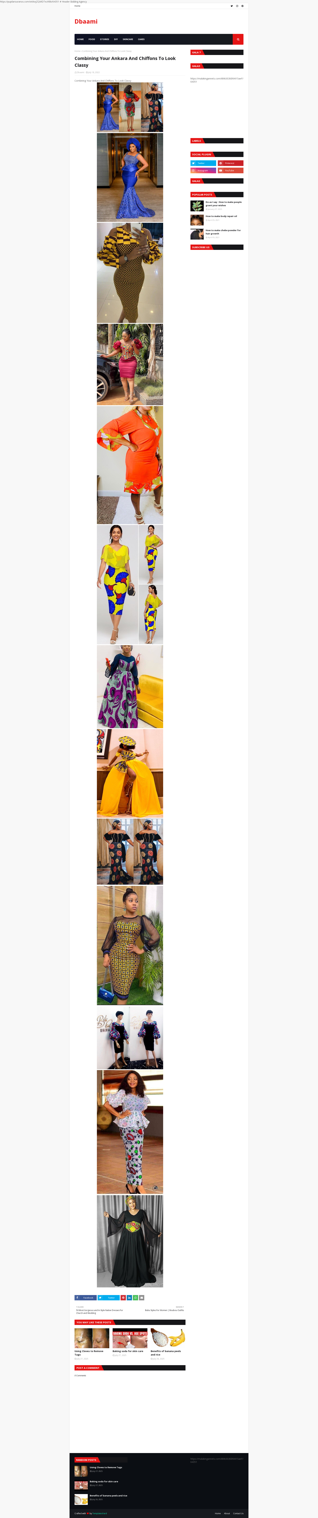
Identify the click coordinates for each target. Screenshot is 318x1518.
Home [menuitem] (80, 39)
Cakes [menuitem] (141, 39)
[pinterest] (242, 6)
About (227, 1513)
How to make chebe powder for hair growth (223, 232)
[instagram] (237, 6)
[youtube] (230, 170)
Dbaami (86, 21)
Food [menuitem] (92, 39)
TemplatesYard (99, 1513)
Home (77, 5)
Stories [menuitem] (104, 39)
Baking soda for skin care (128, 1351)
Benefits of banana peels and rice (166, 1353)
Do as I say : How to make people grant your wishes (224, 204)
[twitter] (232, 6)
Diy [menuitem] (116, 39)
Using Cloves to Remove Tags (89, 1353)
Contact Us (238, 1513)
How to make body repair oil (221, 216)
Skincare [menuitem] (128, 39)
